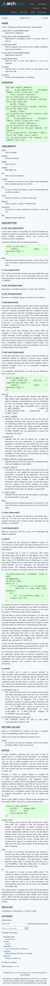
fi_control (5, 75)
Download (42, 12)
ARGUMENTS (9, 146)
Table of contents (10, 962)
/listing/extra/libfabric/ (13, 958)
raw (17, 966)
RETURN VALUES (11, 727)
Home (32, 4)
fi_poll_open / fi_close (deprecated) (15, 30)
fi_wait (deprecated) (9, 58)
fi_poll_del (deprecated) (12, 294)
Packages (42, 4)
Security (23, 12)
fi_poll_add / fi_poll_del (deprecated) (16, 36)
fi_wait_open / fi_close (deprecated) (15, 53)
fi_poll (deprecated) (10, 302)
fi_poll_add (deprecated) (12, 285)
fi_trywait (5, 67)
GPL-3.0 (39, 979)
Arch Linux (13, 3)
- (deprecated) (17, 459)
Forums (36, 8)
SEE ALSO (7, 907)
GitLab (14, 12)
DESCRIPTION (9, 223)
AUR (32, 12)
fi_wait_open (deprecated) (13, 352)
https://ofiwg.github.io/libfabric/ (16, 949)
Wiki (44, 8)
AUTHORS (7, 916)
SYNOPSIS (7, 82)
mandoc (29, 973)
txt (14, 966)
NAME (5, 23)
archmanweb (16, 973)
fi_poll (4, 740)
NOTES (5, 750)
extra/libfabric (10, 939)
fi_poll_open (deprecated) (12, 228)
